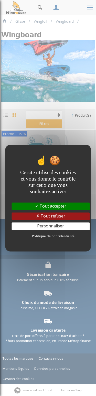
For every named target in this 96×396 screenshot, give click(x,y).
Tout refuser (52, 216)
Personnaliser (50, 226)
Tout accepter (52, 206)
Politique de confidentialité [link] (53, 236)
